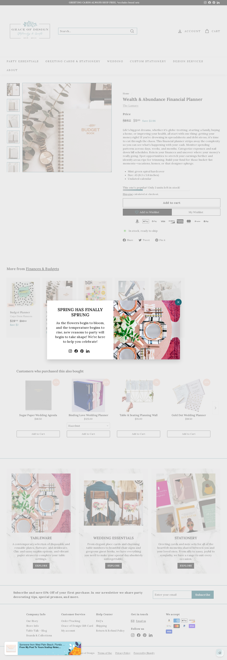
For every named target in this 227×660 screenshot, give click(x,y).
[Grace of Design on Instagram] (70, 351)
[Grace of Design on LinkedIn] (87, 351)
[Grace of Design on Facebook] (76, 351)
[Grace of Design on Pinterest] (82, 351)
